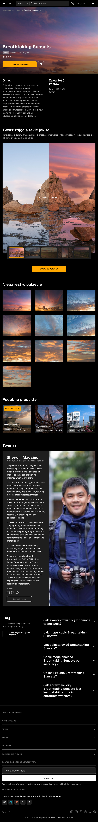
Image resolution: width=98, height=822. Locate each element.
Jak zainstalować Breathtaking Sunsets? (69, 646)
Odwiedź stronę (19, 599)
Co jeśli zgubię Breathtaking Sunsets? (69, 674)
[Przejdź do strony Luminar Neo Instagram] (76, 812)
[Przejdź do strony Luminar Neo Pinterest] (94, 812)
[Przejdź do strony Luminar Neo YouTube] (85, 812)
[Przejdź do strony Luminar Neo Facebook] (71, 812)
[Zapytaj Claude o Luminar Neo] (16, 802)
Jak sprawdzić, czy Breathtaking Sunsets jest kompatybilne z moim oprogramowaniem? (69, 690)
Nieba (19, 10)
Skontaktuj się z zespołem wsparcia (19, 634)
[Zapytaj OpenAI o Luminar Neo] (4, 802)
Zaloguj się (82, 3)
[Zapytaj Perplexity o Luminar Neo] (10, 802)
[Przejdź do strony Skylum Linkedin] (81, 812)
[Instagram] (12, 592)
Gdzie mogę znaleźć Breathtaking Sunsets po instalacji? (69, 660)
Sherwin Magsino (22, 52)
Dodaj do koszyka (20, 64)
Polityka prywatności (71, 784)
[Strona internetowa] (17, 592)
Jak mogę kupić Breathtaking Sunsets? (69, 634)
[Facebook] (8, 592)
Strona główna (8, 10)
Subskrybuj (49, 778)
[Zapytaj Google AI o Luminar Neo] (29, 802)
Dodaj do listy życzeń (16, 415)
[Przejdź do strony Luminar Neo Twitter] (90, 812)
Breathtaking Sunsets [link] (32, 10)
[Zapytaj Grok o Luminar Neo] (23, 802)
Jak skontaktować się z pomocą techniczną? (69, 622)
